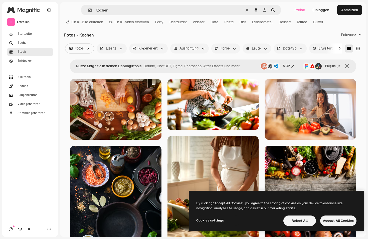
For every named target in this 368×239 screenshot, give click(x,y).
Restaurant (178, 22)
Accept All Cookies (338, 220)
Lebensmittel (262, 22)
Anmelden (349, 10)
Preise (299, 10)
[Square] (358, 48)
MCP (286, 66)
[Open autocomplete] (88, 10)
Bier (243, 22)
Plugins (330, 66)
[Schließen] (347, 66)
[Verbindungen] (11, 229)
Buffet (318, 22)
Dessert (285, 22)
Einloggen (320, 10)
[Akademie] (20, 229)
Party (159, 22)
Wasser (199, 22)
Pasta (229, 22)
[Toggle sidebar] (49, 10)
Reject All (300, 220)
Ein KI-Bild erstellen (87, 22)
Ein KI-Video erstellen (131, 22)
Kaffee (302, 22)
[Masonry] (349, 48)
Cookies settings (210, 220)
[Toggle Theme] (29, 229)
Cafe (214, 22)
